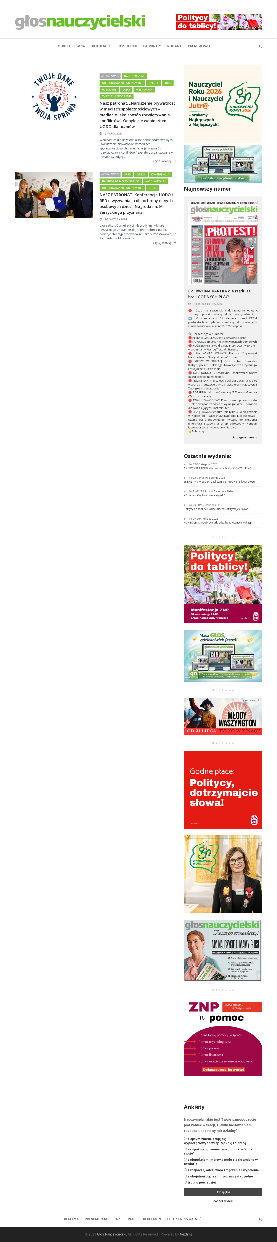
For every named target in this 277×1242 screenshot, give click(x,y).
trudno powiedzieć (202, 1182)
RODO (132, 1219)
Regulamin (152, 1219)
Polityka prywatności (186, 1219)
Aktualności (102, 46)
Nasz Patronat (155, 181)
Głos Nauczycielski (111, 1234)
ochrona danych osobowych (122, 82)
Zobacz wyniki (223, 1201)
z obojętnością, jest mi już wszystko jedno (220, 1176)
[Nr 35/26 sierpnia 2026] (223, 242)
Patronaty (152, 46)
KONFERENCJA (160, 174)
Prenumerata (199, 46)
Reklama (174, 46)
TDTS (168, 82)
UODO (126, 89)
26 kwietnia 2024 (115, 219)
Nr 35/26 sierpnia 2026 (207, 304)
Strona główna (71, 46)
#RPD (127, 174)
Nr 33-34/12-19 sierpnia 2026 (207, 477)
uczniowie (109, 89)
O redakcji (128, 46)
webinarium (144, 89)
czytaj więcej (162, 161)
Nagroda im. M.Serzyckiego (120, 181)
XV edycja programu (116, 96)
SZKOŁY (153, 82)
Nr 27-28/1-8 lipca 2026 (203, 518)
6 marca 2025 (113, 133)
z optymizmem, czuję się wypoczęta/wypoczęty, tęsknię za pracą (215, 1141)
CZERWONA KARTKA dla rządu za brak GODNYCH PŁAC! (219, 293)
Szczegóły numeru (245, 437)
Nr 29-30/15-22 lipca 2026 (205, 505)
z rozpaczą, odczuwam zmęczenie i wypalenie (223, 1170)
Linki (118, 1219)
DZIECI (141, 174)
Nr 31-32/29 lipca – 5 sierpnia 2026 (211, 491)
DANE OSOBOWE (134, 76)
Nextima (186, 1234)
